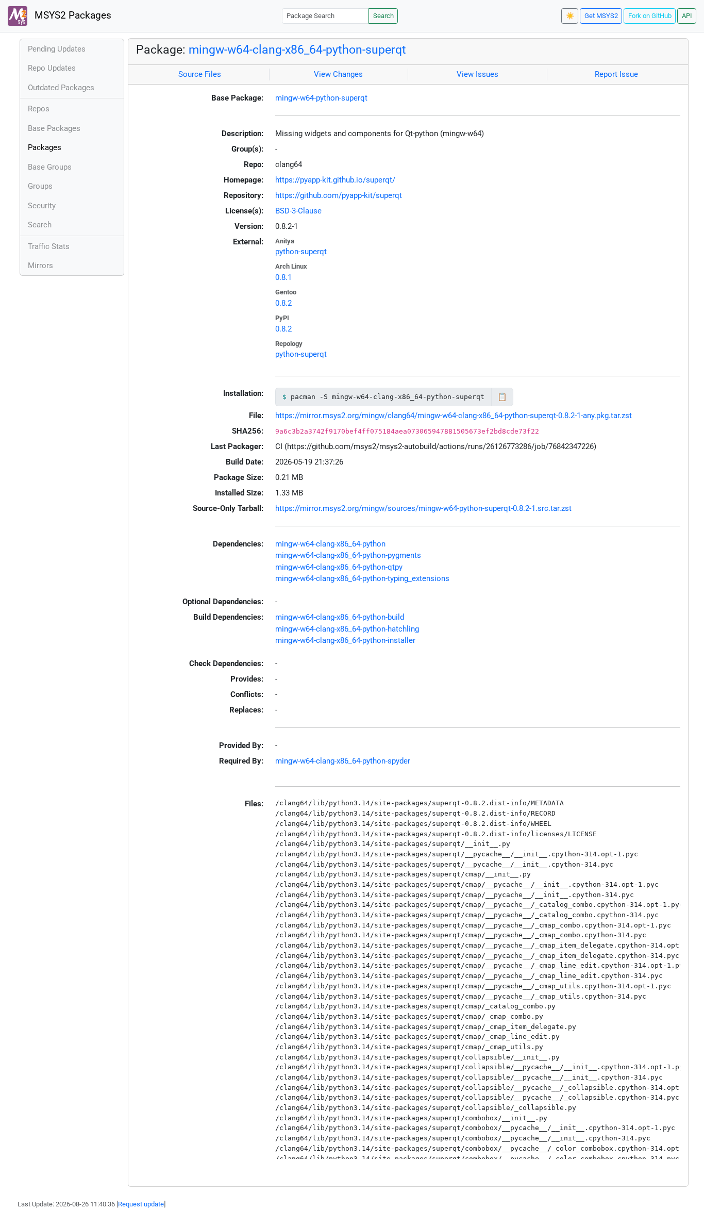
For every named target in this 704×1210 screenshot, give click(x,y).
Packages (44, 147)
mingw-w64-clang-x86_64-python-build (339, 617)
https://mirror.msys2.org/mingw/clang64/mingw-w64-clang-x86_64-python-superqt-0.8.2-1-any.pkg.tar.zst (453, 415)
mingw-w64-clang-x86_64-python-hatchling (347, 629)
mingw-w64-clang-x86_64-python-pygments (348, 555)
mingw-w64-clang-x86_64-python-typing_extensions (362, 578)
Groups (40, 186)
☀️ (570, 16)
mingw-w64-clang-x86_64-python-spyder (342, 761)
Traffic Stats (49, 246)
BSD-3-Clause (298, 211)
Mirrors (40, 265)
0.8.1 (283, 277)
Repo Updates (52, 68)
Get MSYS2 (601, 16)
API (687, 16)
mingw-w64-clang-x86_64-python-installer (345, 640)
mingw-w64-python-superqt (321, 98)
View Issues (477, 74)
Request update (141, 1204)
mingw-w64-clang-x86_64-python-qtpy (339, 567)
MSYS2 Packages (71, 15)
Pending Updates (57, 49)
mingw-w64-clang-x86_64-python (330, 544)
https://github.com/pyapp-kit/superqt (338, 195)
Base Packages (54, 128)
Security (42, 205)
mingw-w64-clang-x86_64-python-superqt (297, 49)
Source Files (199, 74)
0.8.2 (283, 303)
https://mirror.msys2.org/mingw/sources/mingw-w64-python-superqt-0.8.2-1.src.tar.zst (423, 508)
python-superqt (301, 251)
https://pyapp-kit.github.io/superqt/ (335, 180)
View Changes (338, 74)
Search (383, 16)
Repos (38, 108)
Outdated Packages (61, 87)
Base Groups (50, 167)
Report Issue (616, 74)
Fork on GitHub (650, 16)
